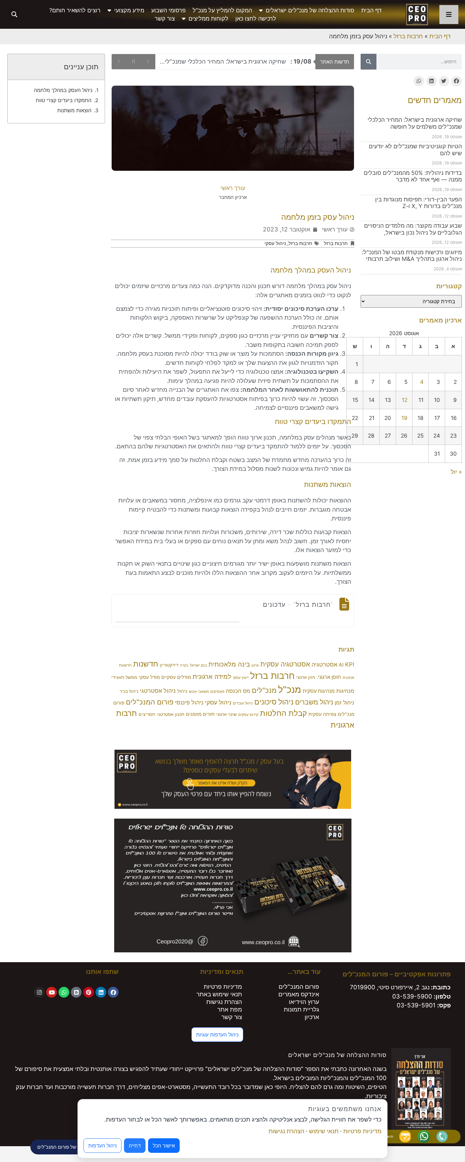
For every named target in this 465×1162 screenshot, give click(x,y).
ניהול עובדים (243, 703)
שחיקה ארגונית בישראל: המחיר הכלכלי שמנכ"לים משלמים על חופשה (415, 123)
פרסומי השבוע (168, 10)
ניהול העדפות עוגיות (217, 1034)
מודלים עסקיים (176, 677)
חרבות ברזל (408, 36)
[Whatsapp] (64, 992)
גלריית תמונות (301, 1009)
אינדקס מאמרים (298, 994)
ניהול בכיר (129, 691)
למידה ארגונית (212, 676)
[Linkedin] (101, 992)
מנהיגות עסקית (319, 691)
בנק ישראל (198, 665)
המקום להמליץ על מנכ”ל (222, 10)
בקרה (184, 665)
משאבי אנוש (199, 691)
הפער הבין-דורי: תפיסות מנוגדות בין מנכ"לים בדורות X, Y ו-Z (418, 203)
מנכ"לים (264, 690)
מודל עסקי (149, 677)
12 (404, 400)
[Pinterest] (88, 992)
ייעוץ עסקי (241, 677)
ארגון (255, 665)
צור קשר (165, 18)
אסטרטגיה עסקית (285, 664)
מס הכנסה (238, 691)
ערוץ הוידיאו (304, 1001)
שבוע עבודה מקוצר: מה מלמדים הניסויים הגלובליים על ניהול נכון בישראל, (413, 229)
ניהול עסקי (275, 243)
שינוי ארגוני (226, 714)
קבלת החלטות (283, 713)
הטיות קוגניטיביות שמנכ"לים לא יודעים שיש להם (238, 61)
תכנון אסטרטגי (170, 714)
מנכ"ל (289, 689)
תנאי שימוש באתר (219, 994)
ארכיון (312, 1017)
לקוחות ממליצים (208, 18)
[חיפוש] (368, 62)
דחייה (135, 1145)
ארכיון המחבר (233, 197)
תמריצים (147, 714)
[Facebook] (113, 992)
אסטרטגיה (324, 664)
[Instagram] (39, 992)
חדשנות (145, 663)
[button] (14, 14)
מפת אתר (229, 1009)
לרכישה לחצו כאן (255, 18)
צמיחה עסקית (322, 714)
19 (404, 418)
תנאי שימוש (323, 1131)
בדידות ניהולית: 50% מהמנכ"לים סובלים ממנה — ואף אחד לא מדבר (413, 176)
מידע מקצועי (129, 10)
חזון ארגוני (305, 677)
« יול (456, 472)
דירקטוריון (169, 664)
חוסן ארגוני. (329, 677)
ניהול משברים (314, 702)
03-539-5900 (412, 996)
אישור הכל (164, 1145)
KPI (349, 664)
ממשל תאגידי (124, 677)
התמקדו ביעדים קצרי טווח (63, 100)
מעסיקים (217, 691)
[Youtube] (51, 992)
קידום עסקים (248, 714)
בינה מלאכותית (229, 664)
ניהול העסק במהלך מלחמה (63, 90)
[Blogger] (76, 992)
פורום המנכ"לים (149, 702)
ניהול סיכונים (274, 702)
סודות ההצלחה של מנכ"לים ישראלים (310, 10)
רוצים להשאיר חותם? (75, 10)
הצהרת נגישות (224, 1001)
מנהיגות (345, 691)
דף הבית (371, 10)
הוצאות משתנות (74, 110)
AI (341, 665)
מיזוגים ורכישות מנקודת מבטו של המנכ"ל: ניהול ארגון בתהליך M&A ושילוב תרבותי (412, 255)
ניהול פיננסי (189, 702)
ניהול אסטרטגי (158, 690)
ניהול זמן (344, 702)
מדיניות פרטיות (223, 986)
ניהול (182, 691)
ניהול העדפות (102, 1145)
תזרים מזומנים (200, 714)
